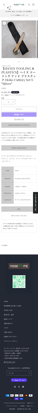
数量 (2, 98)
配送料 (6, 95)
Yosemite (10, 403)
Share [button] (5, 245)
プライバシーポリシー (11, 341)
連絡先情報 (12, 409)
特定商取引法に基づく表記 (12, 306)
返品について (8, 319)
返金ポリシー (30, 403)
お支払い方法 (8, 310)
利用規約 (22, 406)
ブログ (6, 328)
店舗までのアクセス (10, 337)
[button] (4, 5)
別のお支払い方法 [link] (19, 119)
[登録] (29, 373)
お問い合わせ (8, 332)
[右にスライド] (23, 62)
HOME (6, 301)
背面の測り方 (8, 323)
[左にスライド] (15, 62)
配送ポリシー (30, 406)
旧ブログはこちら (9, 362)
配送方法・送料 (9, 315)
